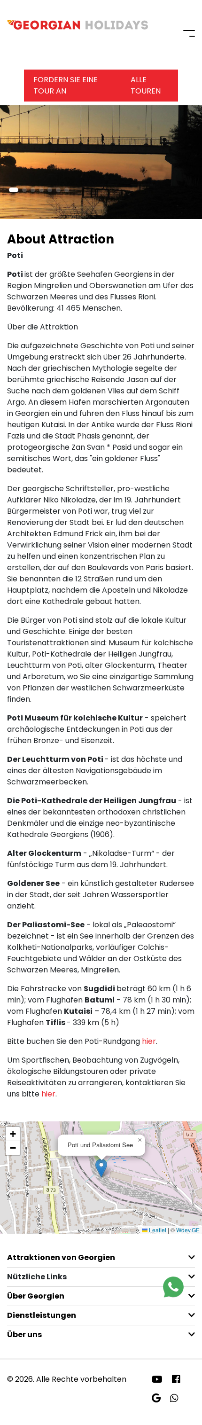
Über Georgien (35, 1296)
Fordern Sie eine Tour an (65, 85)
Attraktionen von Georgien (61, 1257)
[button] (13, 190)
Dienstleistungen (41, 1315)
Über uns (24, 1334)
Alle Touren (146, 85)
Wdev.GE (188, 1230)
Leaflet (157, 1230)
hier (149, 1041)
